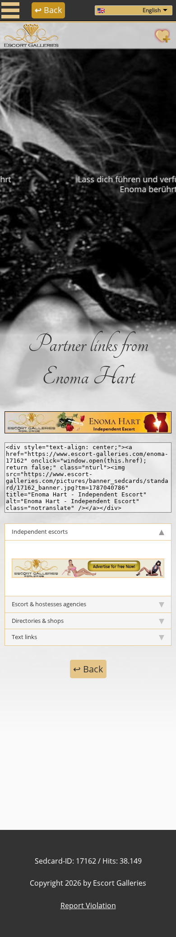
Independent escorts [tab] (40, 531)
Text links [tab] (24, 637)
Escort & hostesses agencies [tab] (49, 604)
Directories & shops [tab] (38, 621)
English (152, 10)
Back (48, 10)
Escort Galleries (119, 883)
